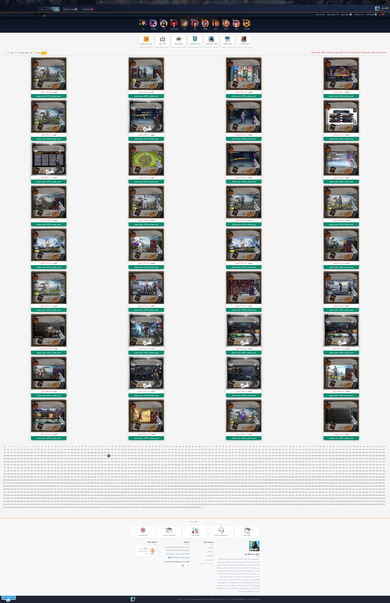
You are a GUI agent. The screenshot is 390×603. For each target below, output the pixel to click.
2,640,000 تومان (241, 178)
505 (169, 459)
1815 (356, 492)
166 (179, 450)
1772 (212, 492)
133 (68, 450)
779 (323, 465)
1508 (91, 486)
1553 (242, 486)
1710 (5, 492)
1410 (145, 483)
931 (69, 471)
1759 (169, 492)
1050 (85, 474)
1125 (336, 474)
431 (303, 456)
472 (58, 459)
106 (361, 447)
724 (139, 465)
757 (249, 465)
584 (51, 462)
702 (65, 465)
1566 (286, 486)
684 (5, 465)
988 (259, 471)
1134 (367, 474)
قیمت (22, 53)
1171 (109, 477)
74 (253, 447)
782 (333, 465)
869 (243, 468)
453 (376, 456)
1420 (179, 483)
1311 (196, 480)
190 (260, 450)
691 (28, 465)
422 (273, 456)
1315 (209, 480)
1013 (343, 471)
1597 (8, 489)
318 (306, 453)
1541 (202, 486)
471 (55, 459)
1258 (18, 480)
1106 (273, 474)
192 (266, 450)
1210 (239, 477)
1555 (249, 486)
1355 (343, 480)
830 (112, 468)
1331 (263, 480)
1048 (78, 474)
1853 (102, 495)
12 (45, 447)
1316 (212, 480)
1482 (4, 486)
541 (290, 459)
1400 (112, 483)
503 (162, 459)
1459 (309, 483)
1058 (112, 474)
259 (109, 453)
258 (105, 453)
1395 (95, 483)
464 (31, 459)
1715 (21, 492)
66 (226, 447)
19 (69, 447)
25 (89, 447)
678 (367, 462)
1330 (259, 480)
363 (75, 456)
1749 (135, 492)
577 (28, 462)
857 (202, 468)
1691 (323, 489)
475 (68, 459)
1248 (366, 477)
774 (306, 465)
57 (196, 447)
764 (273, 465)
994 (280, 471)
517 (209, 459)
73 (250, 447)
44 (153, 447)
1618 (78, 489)
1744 (118, 492)
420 (266, 456)
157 (149, 450)
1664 (232, 489)
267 (135, 453)
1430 (212, 483)
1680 (286, 489)
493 (129, 459)
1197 (196, 477)
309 (276, 453)
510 (186, 459)
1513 (108, 486)
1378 (38, 483)
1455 (296, 483)
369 (95, 456)
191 (263, 450)
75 (257, 447)
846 (166, 468)
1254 (4, 480)
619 (169, 462)
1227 (296, 477)
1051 (88, 474)
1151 (42, 477)
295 (229, 453)
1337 (283, 480)
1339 (289, 480)
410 (233, 456)
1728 (65, 492)
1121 (323, 474)
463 (28, 459)
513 (196, 459)
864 (226, 468)
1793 (283, 492)
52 (180, 447)
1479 (376, 483)
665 (323, 462)
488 (112, 459)
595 (88, 462)
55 (190, 447)
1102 (259, 474)
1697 (343, 489)
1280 (92, 480)
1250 (373, 477)
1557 (256, 486)
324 (326, 453)
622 (179, 462)
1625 (102, 489)
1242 (346, 477)
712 (99, 465)
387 (155, 456)
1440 (246, 483)
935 (82, 471)
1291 (129, 480)
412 (239, 456)
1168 (99, 477)
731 (162, 465)
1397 (102, 483)
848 (172, 468)
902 (353, 468)
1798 (299, 492)
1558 (259, 486)
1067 (142, 474)
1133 (363, 474)
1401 (115, 483)
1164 (85, 477)
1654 (199, 489)
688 (18, 465)
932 (72, 471)
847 (169, 468)
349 (28, 456)
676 (360, 462)
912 (5, 471)
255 (95, 453)
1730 (71, 492)
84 (287, 447)
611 (142, 462)
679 (370, 462)
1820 (373, 492)
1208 (232, 477)
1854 (105, 495)
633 (216, 462)
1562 (273, 486)
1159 (68, 477)
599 (102, 462)
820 (78, 468)
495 (135, 459)
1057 (108, 474)
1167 (95, 477)
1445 (262, 483)
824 (92, 468)
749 (223, 465)
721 (129, 465)
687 (15, 465)
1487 (21, 486)
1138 (380, 474)
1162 (78, 477)
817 (68, 468)
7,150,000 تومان (241, 135)
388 (159, 456)
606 (126, 462)
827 (102, 468)
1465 (329, 483)
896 (333, 468)
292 (219, 453)
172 (199, 450)
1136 (373, 474)
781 (330, 465)
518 (213, 459)
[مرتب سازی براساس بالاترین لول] (9, 53)
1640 (152, 489)
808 (38, 468)
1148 (31, 477)
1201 (209, 477)
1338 (286, 480)
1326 (246, 480)
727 (149, 465)
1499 (62, 486)
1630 (118, 489)
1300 (159, 480)
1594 (380, 486)
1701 (357, 489)
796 (380, 465)
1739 (102, 492)
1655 (202, 489)
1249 (370, 477)
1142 (11, 477)
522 (226, 459)
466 (38, 459)
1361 (363, 480)
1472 (353, 483)
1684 (299, 489)
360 (65, 456)
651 (276, 462)
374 (112, 456)
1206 (226, 477)
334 (360, 453)
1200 (206, 477)
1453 (289, 483)
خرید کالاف (357, 14)
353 (41, 456)
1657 (209, 489)
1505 (81, 486)
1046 (72, 474)
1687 (309, 489)
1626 (105, 489)
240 (45, 453)
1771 (209, 492)
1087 (209, 474)
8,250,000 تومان (338, 391)
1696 (340, 489)
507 (176, 459)
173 (203, 450)
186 (246, 450)
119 (21, 450)
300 (246, 453)
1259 (21, 480)
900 (347, 468)
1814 (353, 492)
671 (343, 462)
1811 (343, 492)
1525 (148, 486)
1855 (108, 495)
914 (12, 471)
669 (337, 462)
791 (363, 465)
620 (172, 462)
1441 (249, 483)
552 (326, 459)
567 (377, 459)
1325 (242, 480)
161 (162, 450)
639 (236, 462)
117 (15, 450)
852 (186, 468)
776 (313, 465)
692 (32, 465)
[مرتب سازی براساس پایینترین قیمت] (15, 53)
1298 (152, 480)
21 (75, 447)
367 (88, 456)
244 (58, 453)
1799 (303, 492)
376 (119, 456)
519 (216, 459)
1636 (139, 489)
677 (363, 462)
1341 (296, 480)
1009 (330, 471)
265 (129, 453)
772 (299, 465)
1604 (31, 489)
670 (340, 462)
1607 (41, 489)
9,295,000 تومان (338, 220)
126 (45, 450)
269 (142, 453)
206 (313, 450)
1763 (182, 492)
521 (223, 459)
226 (380, 450)
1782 (246, 492)
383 (142, 456)
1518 (125, 486)
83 (284, 447)
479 (82, 459)
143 (102, 450)
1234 (319, 477)
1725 (55, 492)
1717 (28, 492)
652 (279, 462)
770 (293, 465)
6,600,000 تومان (338, 263)
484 (98, 459)
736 (179, 465)
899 (343, 468)
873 (256, 468)
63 (216, 447)
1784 (252, 492)
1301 (162, 480)
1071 (155, 474)
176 (213, 450)
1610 (52, 489)
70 (240, 447)
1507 (88, 486)
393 (175, 456)
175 (209, 450)
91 (310, 447)
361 (69, 456)
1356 (346, 480)
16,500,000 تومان (241, 92)
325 (330, 453)
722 (132, 465)
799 (8, 468)
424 (279, 456)
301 (250, 453)
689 (22, 465)
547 (310, 459)
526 (239, 459)
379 (129, 456)
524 (232, 459)
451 (370, 456)
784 (340, 465)
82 (280, 447)
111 (377, 447)
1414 (159, 483)
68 (233, 447)
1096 (239, 474)
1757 (162, 492)
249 (75, 453)
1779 (236, 492)
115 (8, 450)
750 (226, 465)
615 (156, 462)
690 (25, 465)
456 (5, 459)
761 (263, 465)
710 (92, 465)
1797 (296, 492)
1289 (122, 480)
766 (280, 465)
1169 (102, 477)
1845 (75, 495)
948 (125, 471)
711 (95, 465)
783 (336, 465)
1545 (215, 486)
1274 (71, 480)
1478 (373, 483)
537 (276, 459)
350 (31, 456)
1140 (5, 477)
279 (176, 453)
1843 (68, 495)
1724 (51, 492)
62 (213, 447)
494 (132, 459)
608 (132, 462)
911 (383, 468)
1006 (320, 471)
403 (209, 456)
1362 (366, 480)
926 (52, 471)
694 (38, 465)
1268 (51, 480)
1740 (105, 492)
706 (78, 465)
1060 (119, 474)
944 (112, 471)
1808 (333, 492)
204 (306, 450)
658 (300, 462)
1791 (276, 492)
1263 (35, 480)
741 (196, 465)
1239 (336, 477)
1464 (326, 483)
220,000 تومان (144, 178)
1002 (306, 471)
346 (18, 456)
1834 (38, 495)
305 (263, 453)
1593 (376, 486)
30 (106, 447)
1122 (326, 474)
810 (45, 468)
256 (99, 453)
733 (169, 465)
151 (129, 450)
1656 (206, 489)
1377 (35, 483)
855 (196, 468)
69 (236, 447)
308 (273, 453)
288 (206, 453)
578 (31, 462)
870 (246, 468)
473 (61, 459)
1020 (367, 471)
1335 (276, 480)
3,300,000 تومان (144, 263)
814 (58, 468)
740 (192, 465)
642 (246, 462)
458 (11, 459)
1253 (383, 477)
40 (139, 447)
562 (360, 459)
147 (115, 450)
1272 (65, 480)
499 (149, 459)
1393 (88, 483)
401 (203, 456)
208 (320, 450)
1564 (279, 486)
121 (28, 450)
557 (343, 459)
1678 (279, 489)
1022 (373, 471)
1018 (360, 471)
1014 (347, 471)
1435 (229, 483)
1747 (128, 492)
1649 (182, 489)
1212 (246, 477)
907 (370, 468)
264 (125, 453)
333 (356, 453)
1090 (219, 474)
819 (75, 468)
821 (82, 468)
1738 (98, 492)
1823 (383, 492)
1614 (65, 489)
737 (182, 465)
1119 (317, 474)
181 (229, 450)
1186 (159, 477)
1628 (112, 489)
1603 (28, 489)
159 (156, 450)
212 (333, 450)
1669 (249, 489)
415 (249, 456)
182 (233, 450)
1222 (279, 477)
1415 (162, 483)
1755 (155, 492)
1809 (336, 492)
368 (92, 456)
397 (189, 456)
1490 (31, 486)
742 (199, 465)
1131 (357, 474)
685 (8, 465)
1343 (303, 480)
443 (343, 456)
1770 (205, 492)
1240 (340, 477)
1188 (165, 477)
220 (360, 450)
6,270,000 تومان (143, 220)
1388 (71, 483)
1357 (350, 480)
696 (45, 465)
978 (226, 471)
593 (82, 462)
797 (383, 465)
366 (85, 456)
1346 (313, 480)
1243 (350, 477)
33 (116, 447)
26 (92, 447)
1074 (165, 474)
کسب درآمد (319, 14)
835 (128, 468)
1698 (346, 489)
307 (269, 453)
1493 (41, 486)
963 (176, 471)
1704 (366, 489)
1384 (58, 483)
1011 (337, 471)
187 (249, 450)
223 (370, 450)
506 (172, 459)
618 (166, 462)
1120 (320, 474)
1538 (192, 486)
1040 (51, 474)
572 (11, 462)
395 (182, 456)
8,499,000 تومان (46, 220)
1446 (266, 483)
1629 (115, 489)
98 (334, 447)
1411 (149, 483)
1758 (165, 492)
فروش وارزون (345, 14)
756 (246, 465)
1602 (25, 489)
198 (286, 450)
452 (373, 456)
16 (59, 447)
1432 (219, 483)
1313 (202, 480)
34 (119, 447)
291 (216, 453)
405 (216, 456)
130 (58, 450)
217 (350, 450)
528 (246, 459)
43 (150, 447)
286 (199, 453)
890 (313, 468)
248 (72, 453)
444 (346, 456)
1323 (236, 480)
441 (337, 456)
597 (95, 462)
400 (199, 456)
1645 (169, 489)
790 (360, 465)
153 (135, 450)
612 (146, 462)
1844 (71, 495)
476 (72, 459)
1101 (256, 474)
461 (22, 459)
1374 (24, 483)
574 (18, 462)
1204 (219, 477)
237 (35, 453)
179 (223, 450)
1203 (215, 477)
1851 (95, 495)
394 (179, 456)
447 (356, 456)
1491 (35, 486)
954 (145, 471)
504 (166, 459)
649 (270, 462)
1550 (232, 486)
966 (186, 471)
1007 (323, 471)
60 (206, 447)
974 (212, 471)
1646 (172, 489)
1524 (145, 486)
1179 (135, 477)
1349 (323, 480)
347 (21, 456)
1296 (145, 480)
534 (266, 459)
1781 (243, 492)
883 (289, 468)
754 (239, 465)
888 (306, 468)
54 (186, 447)
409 (229, 456)
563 (363, 459)
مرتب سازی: (28, 53)
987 (256, 471)
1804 (319, 492)
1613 (62, 489)
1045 (68, 474)
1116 (307, 474)
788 (353, 465)
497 (142, 459)
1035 (35, 474)
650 (273, 462)
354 (45, 456)
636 (226, 462)
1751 (142, 492)
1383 (55, 483)
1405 (128, 483)
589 (68, 462)
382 (139, 456)
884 (293, 468)
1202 (212, 477)
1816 (360, 492)
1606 (38, 489)
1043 (61, 474)
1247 (363, 477)
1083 (195, 474)
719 (122, 465)
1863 (135, 495)
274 (159, 453)
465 (35, 459)
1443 (256, 483)
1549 (229, 486)
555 (336, 459)
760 (259, 465)
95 (324, 447)
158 (152, 450)
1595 (383, 486)
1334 (272, 480)
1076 (172, 474)
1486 (18, 486)
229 (8, 453)
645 (256, 462)
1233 (316, 477)
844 (159, 468)
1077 (175, 474)
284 (192, 453)
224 (373, 450)
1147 (28, 477)
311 (283, 453)
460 (18, 459)
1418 (172, 483)
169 (189, 450)
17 (62, 447)
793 (370, 465)
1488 (24, 486)
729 (155, 465)
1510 (99, 486)
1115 (303, 474)
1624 (98, 489)
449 (363, 456)
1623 (95, 489)
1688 (313, 489)
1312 (199, 480)
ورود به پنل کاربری (69, 9)
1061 (122, 474)
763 (269, 465)
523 (229, 459)
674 (353, 462)
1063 (128, 474)
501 (156, 459)
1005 (316, 471)
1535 (182, 486)
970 (199, 471)
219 (357, 450)
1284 (105, 480)
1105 (269, 474)
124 (38, 450)
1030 (18, 474)
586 (58, 462)
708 (85, 465)
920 (32, 471)
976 (219, 471)
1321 (229, 480)
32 (113, 447)
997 (290, 471)
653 (283, 462)
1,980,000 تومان (46, 92)
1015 (350, 471)
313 (290, 453)
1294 (139, 480)
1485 (14, 486)
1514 (112, 486)
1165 (88, 477)
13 (49, 447)
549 (316, 459)
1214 (253, 477)
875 (263, 468)
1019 (363, 471)
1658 (212, 489)
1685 (303, 489)
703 (68, 465)
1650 (186, 489)
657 (296, 462)
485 (102, 459)
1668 (246, 489)
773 (303, 465)
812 (52, 468)
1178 (132, 477)
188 (253, 450)
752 (232, 465)
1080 (186, 474)
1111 (290, 474)
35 (123, 447)
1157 (62, 477)
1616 (72, 489)
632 (212, 462)
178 (219, 450)
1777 (229, 492)
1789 (269, 492)
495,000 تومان (46, 135)
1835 (41, 495)
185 (243, 450)
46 (159, 447)
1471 (350, 483)
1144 (18, 477)
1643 (162, 489)
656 (293, 462)
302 (253, 453)
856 (199, 468)
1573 (309, 486)
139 (89, 450)
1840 (58, 495)
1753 (148, 492)
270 (145, 453)
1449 (276, 483)
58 (200, 447)
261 (115, 453)
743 (202, 465)
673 (350, 462)
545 (303, 459)
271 (149, 453)
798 (5, 468)
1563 (276, 486)
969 (196, 471)
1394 (91, 483)
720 (125, 465)
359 (62, 456)
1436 (232, 483)
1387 (68, 483)
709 (89, 465)
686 (11, 465)
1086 (206, 474)
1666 (239, 489)
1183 (149, 477)
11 (42, 447)
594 (85, 462)
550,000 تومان (46, 178)
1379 (41, 483)
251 (82, 453)
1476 (366, 483)
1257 (14, 480)
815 (62, 468)
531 (256, 459)
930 (65, 471)
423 (276, 456)
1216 (259, 477)
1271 (62, 480)
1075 (169, 474)
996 (286, 471)
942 (105, 471)
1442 (252, 483)
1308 (185, 480)
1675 (269, 489)
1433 (222, 483)
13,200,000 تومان (46, 349)
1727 (61, 492)
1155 (55, 477)
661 (310, 462)
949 (129, 471)
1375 (28, 483)
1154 (51, 477)
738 (185, 465)
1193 (182, 477)
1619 (82, 489)
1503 (75, 486)
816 (65, 468)
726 (145, 465)
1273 (68, 480)
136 (79, 450)
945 (115, 471)
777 (316, 465)
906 (367, 468)
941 (102, 471)
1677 (276, 489)
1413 (155, 483)
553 (330, 459)
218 (353, 450)
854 (192, 468)
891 (317, 468)
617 (162, 462)
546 (306, 459)
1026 (5, 474)
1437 (236, 483)
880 (279, 468)
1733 (81, 492)
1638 (145, 489)
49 (169, 447)
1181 (142, 477)
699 (55, 465)
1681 (290, 489)
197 (283, 450)
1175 (122, 477)
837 (135, 468)
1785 (256, 492)
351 (35, 456)
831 (115, 468)
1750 (138, 492)
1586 (353, 486)
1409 (142, 483)
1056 (105, 474)
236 (31, 453)
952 (139, 471)
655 (290, 462)
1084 (199, 474)
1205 (222, 477)
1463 (323, 483)
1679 (283, 489)
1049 (82, 474)
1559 (262, 486)
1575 (316, 486)
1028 (11, 474)
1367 (383, 480)
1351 (330, 480)
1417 (169, 483)
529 (249, 459)
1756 (159, 492)
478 (78, 459)
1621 (89, 489)
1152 (45, 477)
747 (216, 465)
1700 (353, 489)
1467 (336, 483)
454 (380, 456)
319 (310, 453)
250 (78, 453)
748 (219, 465)
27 (96, 447)
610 (139, 462)
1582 (340, 486)
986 (253, 471)
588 (65, 462)
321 (316, 453)
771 (296, 465)
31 (109, 447)
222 (367, 450)
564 (367, 459)
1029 (15, 474)
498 (145, 459)
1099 (249, 474)
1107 (276, 474)
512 (193, 459)
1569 (296, 486)
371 (102, 456)
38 (133, 447)
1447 (269, 483)
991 (270, 471)
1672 (259, 489)
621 (176, 462)
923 (42, 471)
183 (236, 450)
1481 (383, 483)
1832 (31, 495)
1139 (383, 474)
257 (102, 453)
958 (159, 471)
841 (149, 468)
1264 (38, 480)
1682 (293, 489)
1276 (78, 480)
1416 (166, 483)
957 (155, 471)
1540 (199, 486)
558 (346, 459)
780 (326, 465)
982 (239, 471)
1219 (270, 477)
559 (350, 459)
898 (340, 468)
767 (283, 465)
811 (48, 468)
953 (142, 471)
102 (347, 447)
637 (229, 462)
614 (152, 462)
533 (262, 459)
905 (363, 468)
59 (203, 447)
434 (313, 456)
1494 (45, 486)
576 (25, 462)
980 (233, 471)
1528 (159, 486)
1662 (226, 489)
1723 (48, 492)
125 (42, 450)
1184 (152, 477)
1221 (276, 477)
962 (172, 471)
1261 (28, 480)
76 (260, 447)
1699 (350, 489)
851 (182, 468)
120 (25, 450)
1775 (222, 492)
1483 (8, 486)
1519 (129, 486)
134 (72, 450)
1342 (299, 480)
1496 (51, 486)
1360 (360, 480)
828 (105, 468)
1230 (306, 477)
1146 (25, 477)
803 (21, 468)
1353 (336, 480)
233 (21, 453)
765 (276, 465)
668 (333, 462)
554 (333, 459)
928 (58, 471)
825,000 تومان (339, 92)
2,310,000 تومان (46, 263)
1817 (363, 492)
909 (377, 468)
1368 (4, 483)
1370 (11, 483)
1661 (223, 489)
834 (125, 468)
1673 (262, 489)
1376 (31, 483)
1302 (165, 480)
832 (119, 468)
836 (132, 468)
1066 (139, 474)
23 (82, 447)
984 (246, 471)
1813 (350, 492)
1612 (58, 489)
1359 (356, 480)
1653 (195, 489)
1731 (75, 492)
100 (340, 447)
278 (172, 453)
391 (169, 456)
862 (219, 468)
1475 (363, 483)
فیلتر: (38, 53)
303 (256, 453)
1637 (142, 489)
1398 (105, 483)
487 (108, 459)
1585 (350, 486)
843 (155, 468)
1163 (82, 477)
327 (336, 453)
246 (65, 453)
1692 (326, 489)
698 (52, 465)
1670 (253, 489)
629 (203, 462)
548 (313, 459)
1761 (176, 492)
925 (48, 471)
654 (286, 462)
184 (239, 450)
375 (115, 456)
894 (326, 468)
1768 (199, 492)
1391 (82, 483)
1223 (283, 477)
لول (12, 53)
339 (377, 453)
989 (263, 471)
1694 (333, 489)
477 (75, 459)
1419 (176, 483)
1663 (229, 489)
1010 (333, 471)
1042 (58, 474)
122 (32, 450)
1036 (38, 474)
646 (259, 462)
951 (136, 471)
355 (48, 456)
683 (383, 462)
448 (360, 456)
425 (283, 456)
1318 (219, 480)
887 (303, 468)
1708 (380, 489)
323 (323, 453)
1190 (172, 477)
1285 (108, 480)
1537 (189, 486)
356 (51, 456)
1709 (383, 489)
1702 (360, 489)
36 (126, 447)
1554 (246, 486)
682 (380, 462)
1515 (115, 486)
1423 (189, 483)
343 (8, 456)
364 (78, 456)
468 (45, 459)
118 (18, 450)
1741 (108, 492)
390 (166, 456)
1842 (65, 495)
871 (249, 468)
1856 (112, 495)
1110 (286, 474)
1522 (138, 486)
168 (186, 450)
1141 (8, 477)
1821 (377, 492)
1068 (145, 474)
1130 (353, 474)
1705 (370, 489)
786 (347, 465)
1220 (273, 477)
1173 (115, 477)
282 (186, 453)
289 (209, 453)
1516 (119, 486)
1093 (229, 474)
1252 (380, 477)
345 (15, 456)
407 (223, 456)
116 (11, 450)
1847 (81, 495)
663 (316, 462)
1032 (24, 474)
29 (102, 447)
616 (159, 462)
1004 (313, 471)
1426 (199, 483)
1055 (102, 474)
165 (176, 450)
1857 (115, 495)
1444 (259, 483)
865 (229, 468)
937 (88, 471)
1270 (58, 480)
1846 (78, 495)
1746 (125, 492)
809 (42, 468)
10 (39, 447)
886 (300, 468)
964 (179, 471)
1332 (266, 480)
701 (62, 465)
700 (58, 465)
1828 (18, 495)
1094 (232, 474)
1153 (48, 477)
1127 (343, 474)
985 (249, 471)
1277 (81, 480)
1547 (222, 486)
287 (202, 453)
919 (28, 471)
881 (283, 468)
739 (189, 465)
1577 (323, 486)
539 (283, 459)
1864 (138, 495)
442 (340, 456)
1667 (243, 489)
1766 (192, 492)
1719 (35, 492)
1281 (95, 480)
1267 (48, 480)
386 (152, 456)
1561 (269, 486)
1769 (202, 492)
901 (350, 468)
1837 (48, 495)
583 (48, 462)
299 (243, 453)
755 (243, 465)
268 (139, 453)
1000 (300, 471)
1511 (102, 486)
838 (139, 468)
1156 (58, 477)
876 (266, 468)
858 (206, 468)
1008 (326, 471)
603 (115, 462)
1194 (186, 477)
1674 (266, 489)
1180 (139, 477)
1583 (343, 486)
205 (310, 450)
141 (95, 450)
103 (351, 447)
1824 (4, 495)
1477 (370, 483)
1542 (205, 486)
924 (45, 471)
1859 (122, 495)
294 (226, 453)
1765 (189, 492)
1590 (367, 486)
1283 (102, 480)
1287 (115, 480)
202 (300, 450)
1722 (45, 492)
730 (159, 465)
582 (45, 462)
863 (222, 468)
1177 (129, 477)
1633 (128, 489)
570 (5, 462)
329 (343, 453)
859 (209, 468)
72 (247, 447)
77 (263, 447)
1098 (246, 474)
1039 (48, 474)
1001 (303, 471)
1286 (112, 480)
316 (300, 453)
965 (182, 471)
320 (313, 453)
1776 (226, 492)
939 (95, 471)
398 (192, 456)
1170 (105, 477)
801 (15, 468)
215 (343, 450)
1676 (273, 489)
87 (297, 447)
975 (216, 471)
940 (99, 471)
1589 (363, 486)
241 (48, 453)
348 (25, 456)
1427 (202, 483)
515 (203, 459)
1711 (8, 492)
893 (323, 468)
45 (156, 447)
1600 (18, 489)
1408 (138, 483)
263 (122, 453)
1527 (155, 486)
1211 (243, 477)
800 (11, 468)
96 (327, 447)
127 (48, 450)
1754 (152, 492)
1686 (306, 489)
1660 (219, 489)
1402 (118, 483)
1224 (286, 477)
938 (92, 471)
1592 (373, 486)
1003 (309, 471)
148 (119, 450)
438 (326, 456)
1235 (323, 477)
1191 (176, 477)
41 (143, 447)
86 (293, 447)
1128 (347, 474)
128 (52, 450)
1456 (299, 483)
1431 (216, 483)
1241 (343, 477)
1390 (78, 483)
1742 (112, 492)
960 (166, 471)
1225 (289, 477)
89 (303, 447)
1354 (340, 480)
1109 (283, 474)
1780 (239, 492)
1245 (356, 477)
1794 (286, 492)
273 (155, 453)
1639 (149, 489)
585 (55, 462)
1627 (108, 489)
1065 (135, 474)
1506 (85, 486)
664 (320, 462)
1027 (8, 474)
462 (25, 459)
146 (112, 450)
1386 (65, 483)
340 (380, 453)
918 (25, 471)
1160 (72, 477)
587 (62, 462)
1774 (219, 492)
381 (135, 456)
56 (193, 447)
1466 (333, 483)
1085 (202, 474)
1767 (195, 492)
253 (88, 453)
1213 (249, 477)
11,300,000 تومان (241, 220)
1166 (92, 477)
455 (383, 456)
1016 (353, 471)
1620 (85, 489)
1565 (283, 486)
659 (303, 462)
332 (353, 453)
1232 (313, 477)
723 (135, 465)
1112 (293, 474)
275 (162, 453)
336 (367, 453)
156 (146, 450)
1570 (299, 486)
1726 (58, 492)
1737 (95, 492)
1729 (68, 492)
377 (122, 456)
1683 (296, 489)
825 (95, 468)
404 (212, 456)
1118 (313, 474)
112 (381, 447)
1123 (330, 474)
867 (236, 468)
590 (72, 462)
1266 (45, 480)
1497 (55, 486)
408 (226, 456)
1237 (329, 477)
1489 (28, 486)
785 (343, 465)
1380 (45, 483)
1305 (175, 480)
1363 (370, 480)
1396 (98, 483)
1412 (152, 483)
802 (18, 468)
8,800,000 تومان (143, 391)
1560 (266, 486)
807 (35, 468)
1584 (346, 486)
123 (35, 450)
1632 (125, 489)
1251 (377, 477)
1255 (8, 480)
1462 (319, 483)
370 (98, 456)
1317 (216, 480)
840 (145, 468)
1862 (132, 495)
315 (296, 453)
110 (374, 447)
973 (209, 471)
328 (340, 453)
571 (8, 462)
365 (82, 456)
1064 (132, 474)
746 (212, 465)
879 (276, 468)
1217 (263, 477)
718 (119, 465)
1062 (125, 474)
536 (273, 459)
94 (320, 447)
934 (78, 471)
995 (283, 471)
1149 (35, 477)
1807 (329, 492)
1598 (11, 489)
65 (223, 447)
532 (259, 459)
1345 (309, 480)
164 (172, 450)
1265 (41, 480)
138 (85, 450)
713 (102, 465)
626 (192, 462)
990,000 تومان (144, 92)
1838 (51, 495)
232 (18, 453)
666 (327, 462)
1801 (310, 492)
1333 (269, 480)
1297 (149, 480)
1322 (232, 480)
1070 (152, 474)
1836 (45, 495)
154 (139, 450)
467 (42, 459)
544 (299, 459)
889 (310, 468)
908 (373, 468)
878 (273, 468)
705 (75, 465)
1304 (172, 480)
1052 (92, 474)
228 (5, 453)
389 (162, 456)
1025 (383, 471)
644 (253, 462)
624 (186, 462)
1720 (38, 492)
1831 (28, 495)
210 (327, 450)
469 (48, 459)
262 (119, 453)
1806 (326, 492)
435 (316, 456)
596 (92, 462)
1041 (55, 474)
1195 (189, 477)
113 (384, 447)
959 (162, 471)
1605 (35, 489)
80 (273, 447)
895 (330, 468)
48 (166, 447)
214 (340, 450)
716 (112, 465)
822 (85, 468)
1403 (122, 483)
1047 (75, 474)
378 (125, 456)
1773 (215, 492)
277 (169, 453)
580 (38, 462)
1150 (38, 477)
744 (206, 465)
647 (263, 462)
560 (353, 459)
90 (307, 447)
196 (280, 450)
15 (55, 447)
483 (95, 459)
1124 (333, 474)
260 (112, 453)
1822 (380, 492)
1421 (182, 483)
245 (62, 453)
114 (5, 450)
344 (11, 456)
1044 (65, 474)
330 (346, 453)
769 (290, 465)
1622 (92, 489)
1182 (145, 477)
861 (216, 468)
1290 (125, 480)
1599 (15, 489)
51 (176, 447)
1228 (299, 477)
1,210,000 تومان (338, 178)
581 (42, 462)
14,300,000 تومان (144, 434)
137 (82, 450)
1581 (336, 486)
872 (253, 468)
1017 (357, 471)
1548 (226, 486)
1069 (149, 474)
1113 (296, 474)
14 (52, 447)
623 (182, 462)
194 (273, 450)
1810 (340, 492)
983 (243, 471)
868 (239, 468)
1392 (85, 483)
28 (99, 447)
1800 (306, 492)
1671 (256, 489)
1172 (112, 477)
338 (373, 453)
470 (52, 459)
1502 (71, 486)
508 (179, 459)
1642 (159, 489)
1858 (118, 495)
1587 (356, 486)
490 (119, 459)
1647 (175, 489)
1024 (380, 471)
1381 (48, 483)
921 (35, 471)
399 (196, 456)
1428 (205, 483)
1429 (209, 483)
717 (115, 465)
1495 (48, 486)
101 (344, 447)
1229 (303, 477)
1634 (132, 489)
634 (219, 462)
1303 (169, 480)
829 (109, 468)
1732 (78, 492)
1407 (135, 483)
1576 (319, 486)
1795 (289, 492)
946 (119, 471)
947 (122, 471)
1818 (367, 492)
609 (136, 462)
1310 (192, 480)
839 (142, 468)
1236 (326, 477)
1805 (323, 492)
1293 (135, 480)
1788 (266, 492)
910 (380, 468)
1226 (293, 477)
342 (5, 456)
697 (48, 465)
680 (373, 462)
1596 (5, 489)
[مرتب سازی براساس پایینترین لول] (6, 53)
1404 (125, 483)
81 (277, 447)
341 (383, 453)
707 (82, 465)
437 (323, 456)
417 (256, 456)
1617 (75, 489)
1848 (85, 495)
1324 (239, 480)
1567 (289, 486)
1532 (172, 486)
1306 (179, 480)
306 (266, 453)
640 (239, 462)
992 (273, 471)
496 (139, 459)
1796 (293, 492)
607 (129, 462)
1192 (179, 477)
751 (229, 465)
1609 (48, 489)
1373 (21, 483)
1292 (132, 480)
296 (233, 453)
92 (314, 447)
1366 (380, 480)
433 (309, 456)
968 (192, 471)
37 (129, 447)
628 (199, 462)
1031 (21, 474)
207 (316, 450)
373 (108, 456)
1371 (15, 483)
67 (230, 447)
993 (276, 471)
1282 (98, 480)
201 (296, 450)
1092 (226, 474)
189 (256, 450)
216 (347, 450)
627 (196, 462)
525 (236, 459)
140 (92, 450)
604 (119, 462)
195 (276, 450)
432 (306, 456)
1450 (279, 483)
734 (172, 465)
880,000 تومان (144, 349)
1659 (216, 489)
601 (109, 462)
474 (65, 459)
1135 (370, 474)
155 (142, 450)
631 (209, 462)
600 (105, 462)
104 (354, 447)
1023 (376, 471)
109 (371, 447)
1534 (179, 486)
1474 (360, 483)
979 (229, 471)
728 (152, 465)
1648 (179, 489)
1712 (11, 492)
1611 (55, 489)
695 (42, 465)
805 (28, 468)
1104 (266, 474)
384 (145, 456)
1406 (132, 483)
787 (350, 465)
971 (203, 471)
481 (89, 459)
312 (286, 453)
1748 (132, 492)
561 (357, 459)
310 (280, 453)
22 (79, 447)
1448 (272, 483)
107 (364, 447)
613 (149, 462)
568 (380, 459)
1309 (189, 480)
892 (320, 468)
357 (55, 456)
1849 (88, 495)
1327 (249, 480)
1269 (55, 480)
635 (222, 462)
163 (169, 450)
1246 (360, 477)
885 (296, 468)
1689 (316, 489)
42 (146, 447)
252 (85, 453)
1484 (11, 486)
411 (236, 456)
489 (115, 459)
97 (330, 447)
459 (15, 459)
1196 (192, 477)
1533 (175, 486)
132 (65, 450)
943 (108, 471)
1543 (209, 486)
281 (182, 453)
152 (132, 450)
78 (267, 447)
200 (293, 450)
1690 (320, 489)
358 (58, 456)
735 (175, 465)
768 (286, 465)
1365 (376, 480)
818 (72, 468)
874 (259, 468)
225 (377, 450)
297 (236, 453)
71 (243, 447)
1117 (310, 474)
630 (206, 462)
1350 (326, 480)
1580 (333, 486)
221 (363, 450)
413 (243, 456)
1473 (356, 483)
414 (246, 456)
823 (88, 468)
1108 (279, 474)
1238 (333, 477)
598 (99, 462)
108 (367, 447)
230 (11, 453)
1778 (232, 492)
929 (62, 471)
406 (219, 456)
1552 (239, 486)
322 (320, 453)
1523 (142, 486)
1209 (236, 477)
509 (182, 459)
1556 (252, 486)
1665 (236, 489)
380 (132, 456)
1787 (262, 492)
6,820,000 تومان (143, 306)
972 (206, 471)
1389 (75, 483)
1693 (330, 489)
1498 (58, 486)
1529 (162, 486)
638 (232, 462)
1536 (185, 486)
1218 (266, 477)
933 (75, 471)
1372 (18, 483)
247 (68, 453)
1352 (333, 480)
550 (320, 459)
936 (85, 471)
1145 (21, 477)
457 (8, 459)
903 (357, 468)
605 (122, 462)
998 (293, 471)
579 (35, 462)
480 (85, 459)
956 (152, 471)
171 (196, 450)
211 (330, 450)
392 (172, 456)
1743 (115, 492)
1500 (65, 486)
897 (336, 468)
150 (126, 450)
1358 (353, 480)
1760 (172, 492)
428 (293, 456)
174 (206, 450)
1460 (313, 483)
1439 (242, 483)
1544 (212, 486)
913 (8, 471)
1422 (185, 483)
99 (337, 447)
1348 (319, 480)
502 (159, 459)
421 (270, 456)
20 (72, 447)
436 (320, 456)
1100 (253, 474)
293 (223, 453)
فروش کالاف (370, 14)
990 (266, 471)
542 (293, 459)
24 (86, 447)
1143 (15, 477)
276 (166, 453)
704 (72, 465)
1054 (98, 474)
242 (52, 453)
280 (179, 453)
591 (75, 462)
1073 (162, 474)
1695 (336, 489)
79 (270, 447)
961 (169, 471)
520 (219, 459)
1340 (293, 480)
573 (15, 462)
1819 (370, 492)
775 (310, 465)
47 (163, 447)
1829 (21, 495)
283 (189, 453)
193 (270, 450)
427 (289, 456)
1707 (376, 489)
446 (353, 456)
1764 (185, 492)
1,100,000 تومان (339, 135)
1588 (360, 486)
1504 (78, 486)
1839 (55, 495)
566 (373, 459)
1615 (68, 489)
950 (132, 471)
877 (269, 468)
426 (286, 456)
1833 (35, 495)
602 (112, 462)
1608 (45, 489)
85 (290, 447)
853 (189, 468)
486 (105, 459)
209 (323, 450)
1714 (18, 492)
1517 (122, 486)
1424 (192, 483)
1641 (155, 489)
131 (62, 450)
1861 (129, 495)
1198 (199, 477)
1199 (203, 477)
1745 (122, 492)
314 (293, 453)
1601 (22, 489)
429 (296, 456)
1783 (249, 492)
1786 (259, 492)
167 (182, 450)
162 (166, 450)
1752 (145, 492)
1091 (223, 474)
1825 (8, 495)
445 (350, 456)
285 (196, 453)
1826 (11, 495)
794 (373, 465)
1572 (306, 486)
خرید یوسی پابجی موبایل (47, 9)
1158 (65, 477)
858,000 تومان (338, 306)
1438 (239, 483)
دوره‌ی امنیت (86, 9)
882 (286, 468)
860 (213, 468)
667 (330, 462)
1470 (346, 483)
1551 (236, 486)
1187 (162, 477)
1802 (313, 492)
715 (109, 465)
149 (122, 450)
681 (377, 462)
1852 (98, 495)
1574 (313, 486)
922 (38, 471)
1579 (329, 486)
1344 (306, 480)
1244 (353, 477)
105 (357, 447)
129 (55, 450)
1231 (310, 477)
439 (330, 456)
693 (35, 465)
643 (249, 462)
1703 (363, 489)
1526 (152, 486)
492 (125, 459)
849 (176, 468)
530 (253, 459)
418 (259, 456)
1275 (75, 480)
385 (149, 456)
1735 (88, 492)
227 (383, 450)
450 (367, 456)
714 (105, 465)
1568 (293, 486)
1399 (108, 483)
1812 (347, 492)
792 (367, 465)
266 (132, 453)
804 (25, 468)
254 (92, 453)
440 (333, 456)
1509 (95, 486)
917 (22, 471)
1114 (300, 474)
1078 (179, 474)
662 (313, 462)
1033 (28, 474)
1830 (24, 495)
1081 (189, 474)
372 (105, 456)
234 (25, 453)
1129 (350, 474)
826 (99, 468)
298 (239, 453)
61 (209, 447)
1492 (38, 486)
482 (92, 459)
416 (253, 456)
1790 (273, 492)
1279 (88, 480)
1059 (115, 474)
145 (109, 450)
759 (256, 465)
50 (173, 447)
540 (286, 459)
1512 (105, 486)
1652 (192, 489)
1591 (370, 486)
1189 (169, 477)
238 (38, 453)
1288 (118, 480)
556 (340, 459)
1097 (243, 474)
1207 (229, 477)
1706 (373, 489)
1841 (62, 495)
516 (206, 459)
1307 (182, 480)
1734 (85, 492)
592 (78, 462)
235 (28, 453)
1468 (340, 483)
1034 (31, 474)
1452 (286, 483)
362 (72, 456)
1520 (132, 486)
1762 (179, 492)
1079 (182, 474)
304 (259, 453)
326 (333, 453)
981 (236, 471)
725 (142, 465)
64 (220, 447)
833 (122, 468)
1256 (11, 480)
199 (290, 450)
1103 (263, 474)
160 (159, 450)
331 (350, 453)
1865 (142, 495)
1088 (212, 474)
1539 (195, 486)
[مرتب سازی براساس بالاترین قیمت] (18, 53)
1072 (159, 474)
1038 (45, 474)
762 (266, 465)
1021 (370, 471)
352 (38, 456)
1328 (252, 480)
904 (360, 468)
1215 (256, 477)
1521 (135, 486)
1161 (75, 477)
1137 (377, 474)
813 (55, 468)
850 (179, 468)
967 (189, 471)
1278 (85, 480)
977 (223, 471)
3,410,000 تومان (241, 349)
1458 (306, 483)
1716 (25, 492)
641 (243, 462)
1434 (226, 483)
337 (370, 453)
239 (42, 453)
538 (279, 459)
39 (136, 447)
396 (186, 456)
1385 (61, 483)
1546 (219, 486)
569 (383, 459)
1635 (135, 489)
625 (189, 462)
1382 (51, 483)
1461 (316, 483)
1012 (340, 471)
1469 (343, 483)
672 (347, 462)
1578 (326, 486)
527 (243, 459)
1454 (293, 483)
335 (363, 453)
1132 (360, 474)
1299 (155, 480)
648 (266, 462)
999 (296, 471)
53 (183, 447)
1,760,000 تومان (143, 135)
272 (152, 453)
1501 (68, 486)
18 (65, 447)
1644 (165, 489)
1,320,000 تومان (46, 306)
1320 (226, 480)
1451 (283, 483)
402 (206, 456)
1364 (373, 480)
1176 (125, 477)
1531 (169, 486)
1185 (155, 477)
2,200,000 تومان (241, 306)
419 (263, 456)
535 (269, 459)
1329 (256, 480)
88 (300, 447)
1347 (316, 480)
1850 (91, 495)
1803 (316, 492)
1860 (125, 495)
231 (15, 453)
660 (307, 462)
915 (15, 471)
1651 (189, 489)
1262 (31, 480)
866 (233, 468)
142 (99, 450)
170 (193, 450)
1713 (15, 492)
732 (165, 465)
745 (209, 465)
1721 (42, 492)
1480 (380, 483)
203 (303, 450)
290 (213, 453)
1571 (303, 486)
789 (357, 465)
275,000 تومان (241, 391)
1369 (8, 483)
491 (122, 459)
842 (152, 468)
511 (189, 459)
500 (152, 459)
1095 (236, 474)
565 (370, 459)
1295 (142, 480)
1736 (91, 492)
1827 (14, 495)
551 (323, 459)
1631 (122, 489)
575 (21, 462)
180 (226, 450)
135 (75, 450)
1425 (195, 483)
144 (105, 450)
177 (216, 450)
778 (320, 465)
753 (236, 465)
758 (253, 465)
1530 (165, 486)
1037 (41, 474)
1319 (223, 480)
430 (299, 456)
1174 (119, 477)
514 (199, 459)
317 (303, 453)
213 (337, 450)
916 (18, 471)
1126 (340, 474)
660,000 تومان (339, 434)
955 (149, 471)
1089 (216, 474)
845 (162, 468)
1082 (192, 474)
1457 (303, 483)
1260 (25, 480)
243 (55, 453)
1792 (279, 492)
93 (317, 447)
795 (377, 465)
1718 (31, 492)
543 (296, 459)
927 (55, 471)
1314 (206, 480)
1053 (95, 474)
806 (32, 468)
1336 (279, 480)
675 (357, 462)
